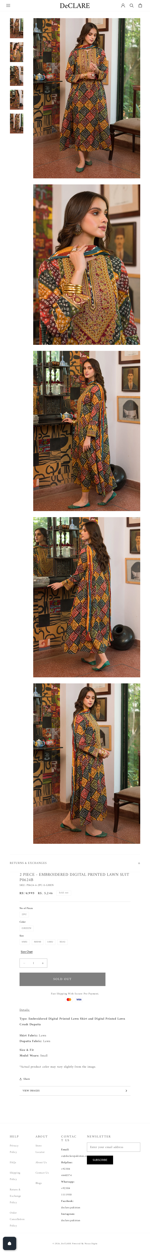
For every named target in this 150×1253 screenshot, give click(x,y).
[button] (8, 5)
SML (26, 942)
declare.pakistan (70, 1207)
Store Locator (40, 1149)
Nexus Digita (91, 1244)
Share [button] (26, 1079)
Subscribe (100, 1160)
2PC (25, 914)
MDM (38, 942)
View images (31, 1090)
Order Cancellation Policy (17, 1219)
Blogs (39, 1183)
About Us (41, 1162)
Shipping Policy (15, 1176)
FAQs (13, 1162)
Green (28, 928)
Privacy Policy (14, 1149)
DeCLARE (66, 1244)
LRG (51, 942)
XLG (64, 942)
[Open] (9, 1243)
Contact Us (42, 1172)
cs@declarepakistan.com (75, 1156)
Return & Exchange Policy (15, 1196)
